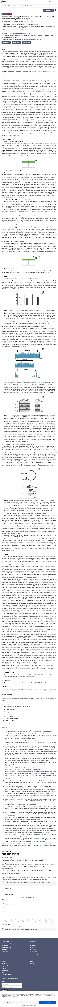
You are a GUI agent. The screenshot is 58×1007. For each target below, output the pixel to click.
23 (22, 610)
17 (45, 530)
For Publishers (33, 951)
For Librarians (33, 949)
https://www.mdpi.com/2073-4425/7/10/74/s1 (33, 674)
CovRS (54, 71)
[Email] (3, 854)
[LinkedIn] (8, 854)
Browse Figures (16, 42)
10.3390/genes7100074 (28, 5)
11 (48, 143)
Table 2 (11, 245)
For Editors (32, 947)
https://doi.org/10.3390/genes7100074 (22, 33)
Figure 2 (27, 331)
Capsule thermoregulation (45, 71)
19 (7, 572)
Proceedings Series (6, 974)
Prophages (4, 73)
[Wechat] (13, 854)
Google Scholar (37, 731)
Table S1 (45, 330)
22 (20, 610)
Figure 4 (30, 447)
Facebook (32, 963)
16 (49, 272)
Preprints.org (5, 965)
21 (27, 605)
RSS (25, 936)
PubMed (50, 731)
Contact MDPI (5, 949)
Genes (9, 5)
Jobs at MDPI (5, 951)
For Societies (33, 953)
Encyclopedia (5, 970)
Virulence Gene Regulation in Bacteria (31, 39)
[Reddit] (15, 854)
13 (8, 207)
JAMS (3, 972)
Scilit (3, 967)
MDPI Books (4, 963)
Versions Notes (26, 42)
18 (50, 561)
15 (48, 272)
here (12, 884)
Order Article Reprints (48, 10)
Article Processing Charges (8, 943)
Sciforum (4, 961)
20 (17, 580)
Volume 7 (14, 5)
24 (34, 613)
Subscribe (4, 990)
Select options (5, 984)
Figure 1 (23, 288)
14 (55, 207)
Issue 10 (20, 5)
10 (25, 106)
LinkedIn (32, 961)
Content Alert (31, 936)
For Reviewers (33, 945)
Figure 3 (41, 341)
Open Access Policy (6, 947)
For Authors (32, 943)
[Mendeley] (18, 854)
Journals (4, 5)
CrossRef (44, 731)
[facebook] (10, 854)
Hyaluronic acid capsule (29, 71)
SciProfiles (4, 968)
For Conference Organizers (36, 955)
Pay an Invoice (5, 945)
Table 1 (52, 155)
